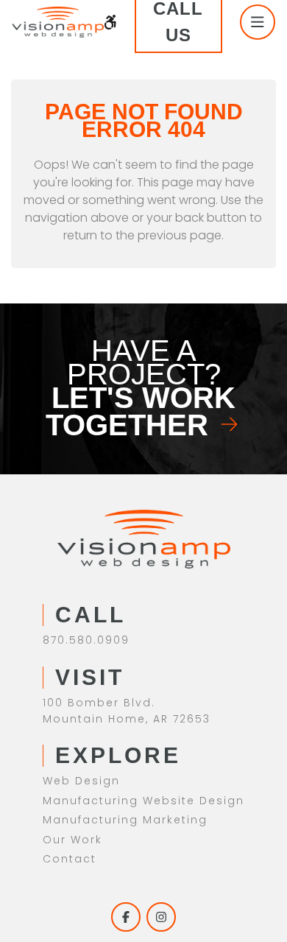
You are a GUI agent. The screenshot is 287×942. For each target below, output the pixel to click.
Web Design (81, 780)
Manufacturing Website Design (143, 800)
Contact (69, 858)
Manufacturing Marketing (125, 819)
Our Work (72, 839)
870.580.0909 (86, 640)
